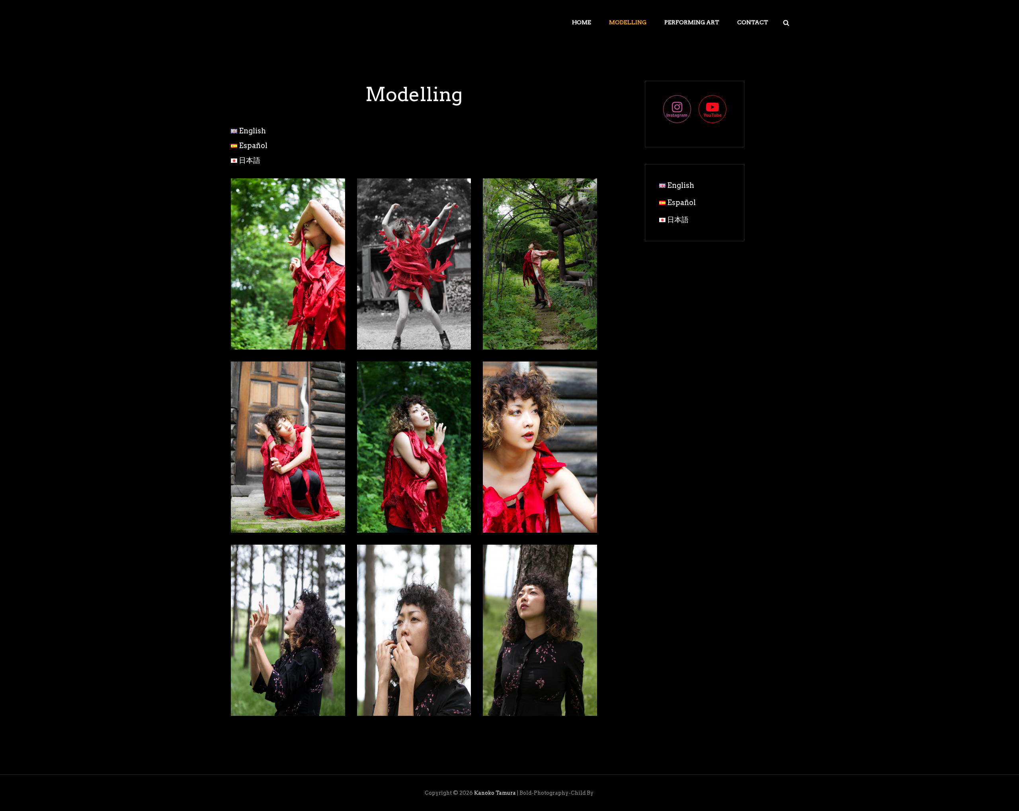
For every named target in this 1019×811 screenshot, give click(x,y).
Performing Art (691, 22)
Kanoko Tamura (495, 793)
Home (581, 22)
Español (253, 145)
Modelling (627, 22)
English (252, 131)
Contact (752, 22)
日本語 (249, 160)
